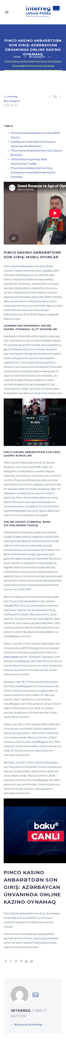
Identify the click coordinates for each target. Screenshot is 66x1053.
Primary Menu (7, 12)
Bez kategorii (12, 101)
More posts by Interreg (28, 1024)
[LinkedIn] (26, 961)
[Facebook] (6, 961)
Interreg (12, 96)
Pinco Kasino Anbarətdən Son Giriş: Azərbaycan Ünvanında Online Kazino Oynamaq (33, 172)
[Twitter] (11, 961)
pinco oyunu (11, 656)
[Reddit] (31, 961)
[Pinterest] (16, 961)
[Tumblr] (21, 961)
